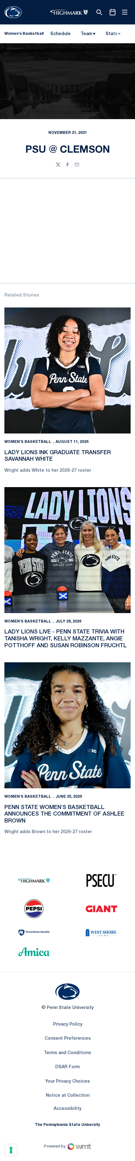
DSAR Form (67, 1067)
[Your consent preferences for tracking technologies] (11, 1150)
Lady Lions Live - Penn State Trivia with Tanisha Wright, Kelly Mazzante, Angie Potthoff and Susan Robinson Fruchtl (65, 638)
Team (86, 34)
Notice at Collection (67, 1096)
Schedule (60, 34)
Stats (111, 34)
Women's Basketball (27, 442)
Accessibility (67, 1108)
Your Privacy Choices (67, 1082)
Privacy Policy (67, 1024)
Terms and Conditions (67, 1053)
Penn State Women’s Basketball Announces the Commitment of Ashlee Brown (64, 814)
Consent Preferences (68, 1039)
